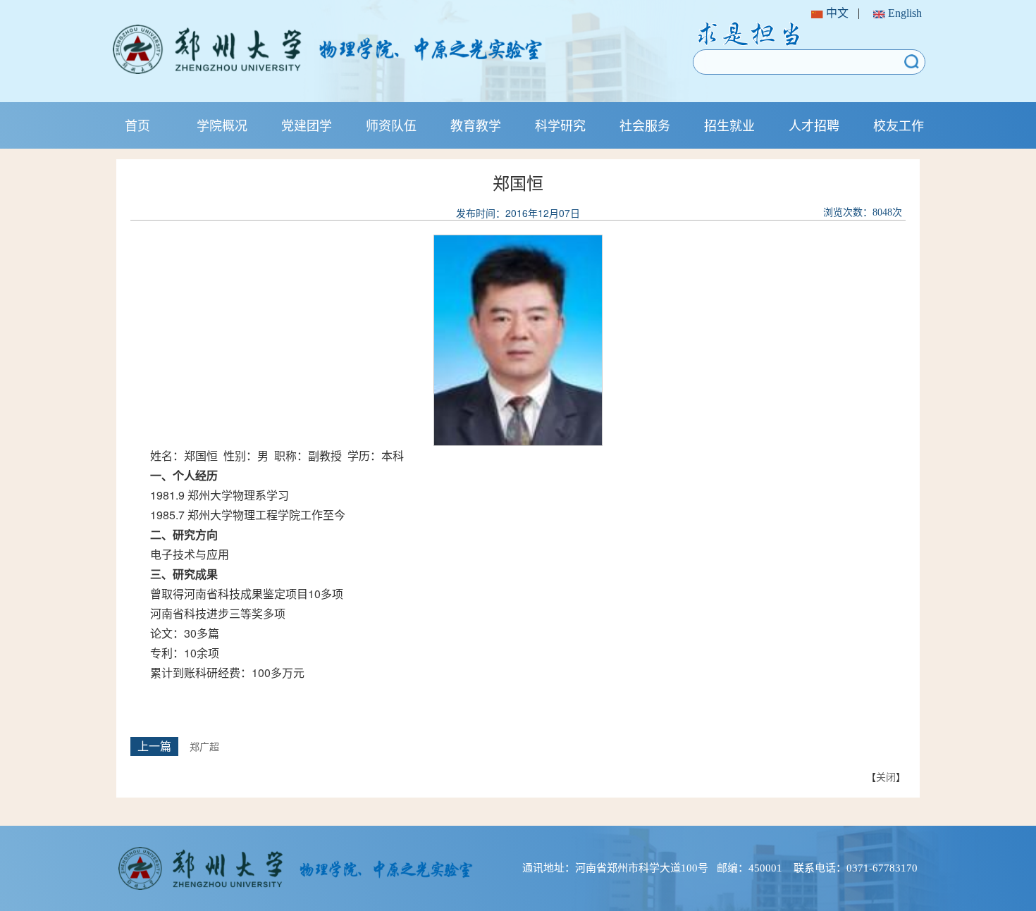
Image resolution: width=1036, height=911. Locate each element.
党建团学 (306, 125)
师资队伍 (391, 125)
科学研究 (560, 125)
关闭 (886, 776)
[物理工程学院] (372, 49)
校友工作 (898, 125)
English (903, 13)
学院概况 (222, 125)
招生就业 (729, 125)
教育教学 (475, 125)
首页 (137, 125)
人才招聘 (814, 125)
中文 (836, 13)
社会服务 (644, 125)
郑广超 (204, 747)
